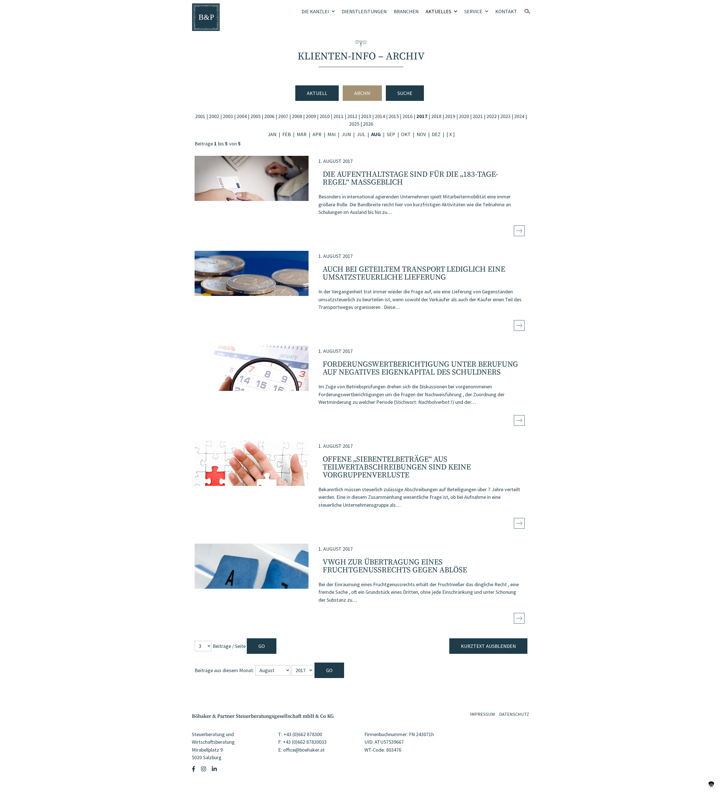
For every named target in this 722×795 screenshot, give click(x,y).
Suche (404, 93)
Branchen (406, 11)
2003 (228, 116)
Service (473, 11)
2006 (269, 116)
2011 (338, 116)
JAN (272, 134)
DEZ (436, 134)
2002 (214, 116)
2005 (255, 116)
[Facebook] (194, 769)
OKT (406, 134)
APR (317, 134)
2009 (311, 116)
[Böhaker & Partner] (206, 17)
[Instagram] (204, 769)
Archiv (362, 93)
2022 (492, 116)
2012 (352, 116)
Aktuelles (438, 11)
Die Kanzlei (315, 11)
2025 (354, 124)
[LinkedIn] (215, 769)
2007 (283, 116)
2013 (366, 116)
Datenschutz (514, 714)
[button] (711, 784)
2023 (505, 116)
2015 (394, 116)
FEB (286, 134)
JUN (346, 134)
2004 (242, 116)
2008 (297, 116)
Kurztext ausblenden (488, 646)
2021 (478, 116)
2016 (407, 116)
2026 (368, 124)
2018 (436, 116)
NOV (421, 134)
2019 (450, 116)
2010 (325, 116)
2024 (519, 116)
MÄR (302, 134)
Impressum (482, 714)
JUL (361, 134)
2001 (200, 116)
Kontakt (506, 11)
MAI (331, 134)
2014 (380, 116)
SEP (391, 134)
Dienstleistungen (364, 11)
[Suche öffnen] (527, 11)
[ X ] (450, 134)
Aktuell (317, 93)
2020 (464, 116)
